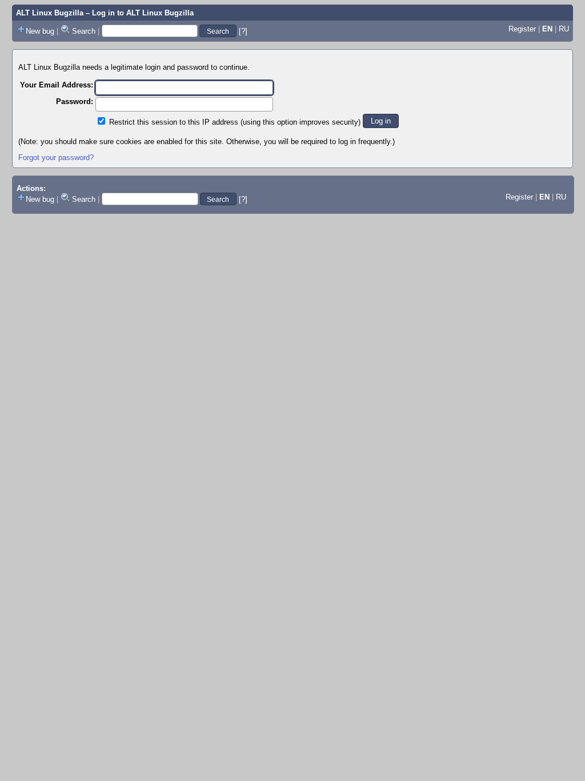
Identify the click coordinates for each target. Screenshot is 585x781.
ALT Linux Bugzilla (49, 13)
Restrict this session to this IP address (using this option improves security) (234, 122)
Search (83, 31)
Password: (74, 101)
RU (564, 29)
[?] (243, 31)
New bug (40, 31)
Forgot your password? (56, 157)
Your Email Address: (56, 85)
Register (522, 29)
